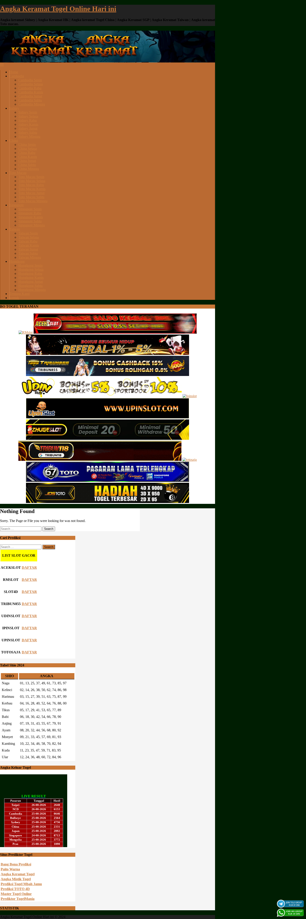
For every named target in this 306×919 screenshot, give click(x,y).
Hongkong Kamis (31, 277)
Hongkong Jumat (30, 281)
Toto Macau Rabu (31, 185)
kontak (14, 298)
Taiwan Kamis (28, 245)
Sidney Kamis (28, 124)
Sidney (14, 108)
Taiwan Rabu (27, 241)
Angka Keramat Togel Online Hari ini (58, 9)
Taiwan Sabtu (28, 253)
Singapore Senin (30, 209)
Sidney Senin (27, 112)
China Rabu (26, 153)
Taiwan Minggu (29, 257)
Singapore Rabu (29, 213)
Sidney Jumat (27, 128)
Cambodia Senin (30, 80)
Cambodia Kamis (30, 92)
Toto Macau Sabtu (31, 197)
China (13, 140)
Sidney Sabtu (27, 132)
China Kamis (27, 157)
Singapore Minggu (31, 225)
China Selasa (27, 148)
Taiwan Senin (28, 233)
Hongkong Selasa (30, 269)
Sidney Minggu (29, 136)
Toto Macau (17, 173)
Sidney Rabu (27, 120)
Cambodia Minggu (31, 104)
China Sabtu (27, 165)
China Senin (27, 144)
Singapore (16, 205)
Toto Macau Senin (31, 177)
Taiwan (14, 229)
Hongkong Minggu (32, 290)
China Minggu (28, 169)
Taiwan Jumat (28, 249)
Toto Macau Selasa (31, 181)
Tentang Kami (19, 294)
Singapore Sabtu (30, 221)
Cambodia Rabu (29, 88)
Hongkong (17, 261)
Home (13, 72)
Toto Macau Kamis (31, 189)
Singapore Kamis (30, 217)
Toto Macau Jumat (31, 193)
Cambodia (16, 76)
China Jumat (27, 161)
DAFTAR (29, 567)
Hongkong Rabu (30, 273)
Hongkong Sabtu (30, 286)
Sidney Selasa (28, 116)
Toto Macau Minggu (32, 201)
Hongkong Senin (30, 265)
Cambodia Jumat (30, 96)
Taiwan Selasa (28, 237)
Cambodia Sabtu (30, 100)
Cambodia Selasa (30, 84)
